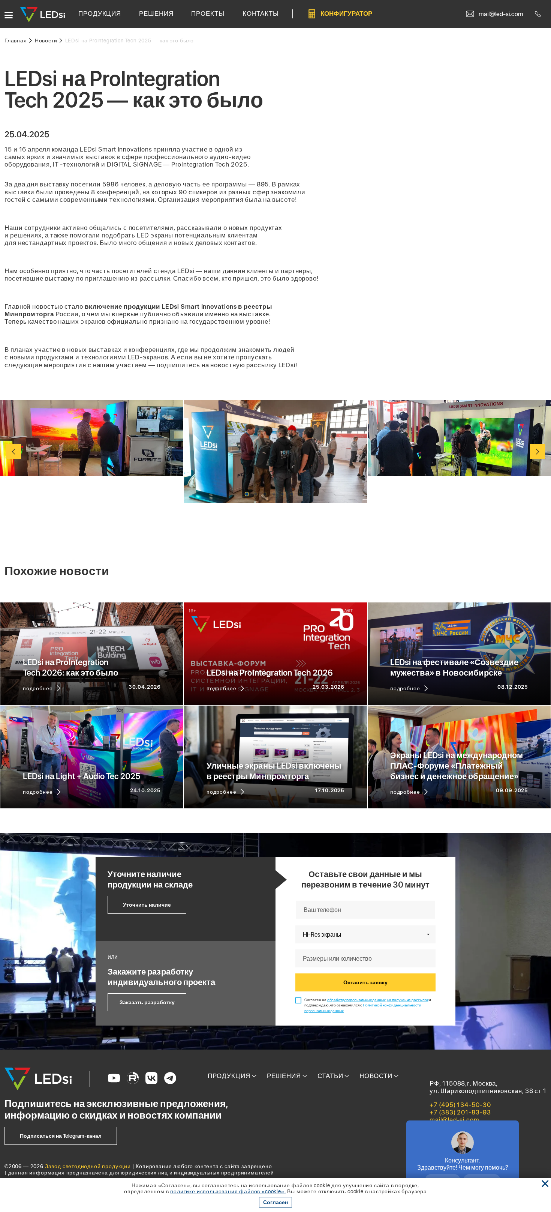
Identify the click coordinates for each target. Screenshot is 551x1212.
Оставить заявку (365, 982)
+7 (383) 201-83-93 (460, 1112)
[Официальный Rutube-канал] (133, 1079)
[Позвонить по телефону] (539, 13)
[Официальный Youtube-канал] (114, 1079)
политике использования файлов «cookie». (228, 1191)
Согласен (275, 1202)
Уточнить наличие (147, 905)
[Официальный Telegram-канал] (170, 1079)
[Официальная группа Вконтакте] (151, 1079)
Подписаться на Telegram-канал (61, 1136)
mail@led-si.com (454, 1119)
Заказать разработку (147, 1002)
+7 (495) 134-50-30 (460, 1104)
